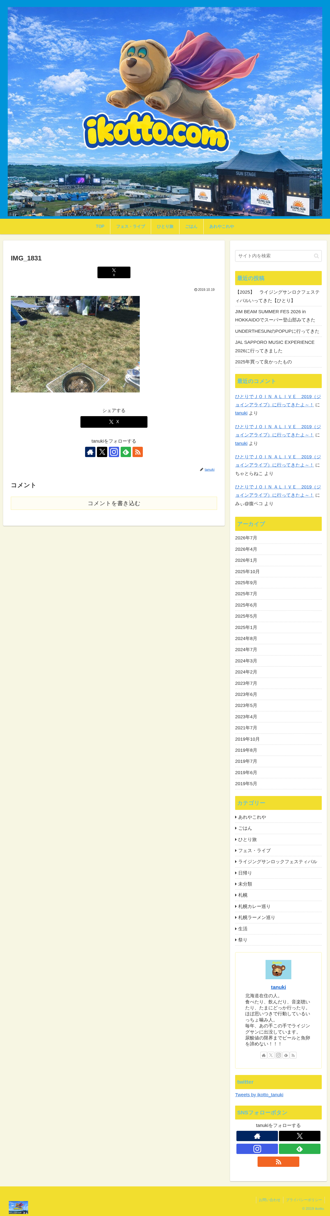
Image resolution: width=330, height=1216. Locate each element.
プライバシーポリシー (304, 1200)
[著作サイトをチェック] (90, 452)
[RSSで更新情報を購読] (138, 452)
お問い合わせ (269, 1200)
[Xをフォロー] (102, 452)
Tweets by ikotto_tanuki (259, 1094)
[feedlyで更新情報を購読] (126, 452)
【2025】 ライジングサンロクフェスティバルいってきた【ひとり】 (277, 296)
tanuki (241, 413)
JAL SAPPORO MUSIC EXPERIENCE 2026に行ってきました (275, 346)
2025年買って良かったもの (263, 361)
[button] (316, 256)
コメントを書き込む (114, 503)
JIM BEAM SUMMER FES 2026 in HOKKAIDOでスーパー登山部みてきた (275, 315)
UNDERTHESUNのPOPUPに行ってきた (277, 331)
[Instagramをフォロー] (114, 452)
